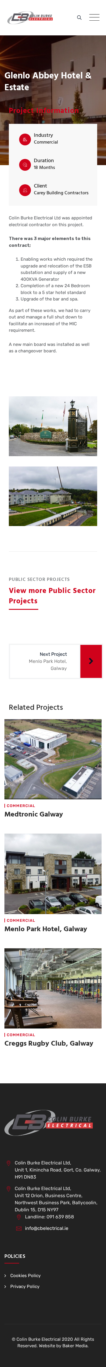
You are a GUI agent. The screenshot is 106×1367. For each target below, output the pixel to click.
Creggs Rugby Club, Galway (48, 1043)
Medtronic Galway (33, 814)
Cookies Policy (25, 1275)
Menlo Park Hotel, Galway (45, 929)
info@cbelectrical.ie (46, 1228)
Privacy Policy (24, 1286)
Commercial (21, 806)
